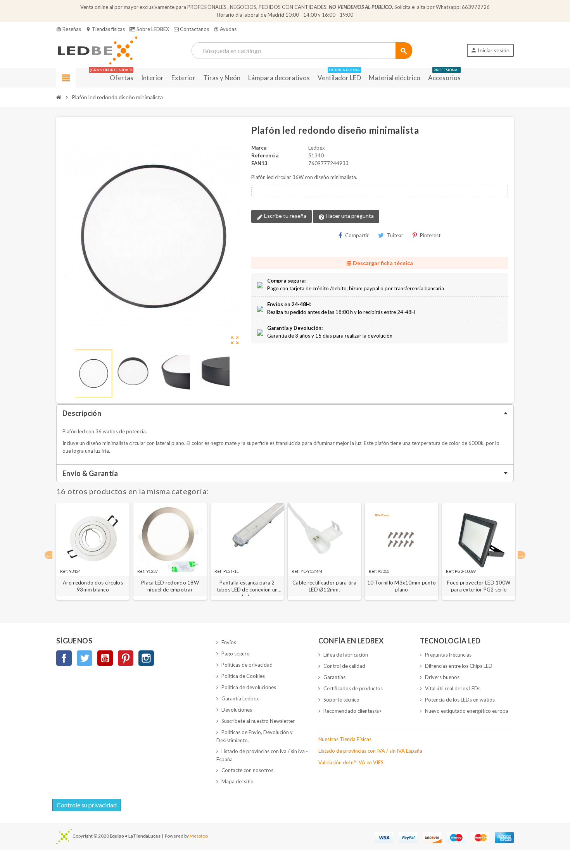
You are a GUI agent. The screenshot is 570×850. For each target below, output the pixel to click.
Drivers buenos (442, 677)
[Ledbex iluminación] (96, 50)
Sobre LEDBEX (152, 29)
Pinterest (430, 235)
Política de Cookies (243, 676)
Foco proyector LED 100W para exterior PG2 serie (478, 586)
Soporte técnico (341, 700)
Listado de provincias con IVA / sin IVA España (370, 751)
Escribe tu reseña (284, 215)
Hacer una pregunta (349, 215)
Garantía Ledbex (240, 698)
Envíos (228, 642)
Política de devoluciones (248, 687)
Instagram (146, 658)
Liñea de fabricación (345, 655)
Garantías (334, 677)
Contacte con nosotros (247, 770)
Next (521, 555)
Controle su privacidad (87, 805)
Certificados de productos (353, 688)
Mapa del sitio (237, 781)
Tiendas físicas (105, 29)
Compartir (357, 235)
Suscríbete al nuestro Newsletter (258, 721)
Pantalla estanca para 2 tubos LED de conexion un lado (247, 586)
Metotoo (199, 835)
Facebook (64, 658)
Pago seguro (235, 653)
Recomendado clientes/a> (352, 711)
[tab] (285, 413)
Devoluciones (236, 710)
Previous (48, 555)
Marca (258, 148)
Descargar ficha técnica (379, 263)
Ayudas (225, 29)
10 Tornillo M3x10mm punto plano (401, 586)
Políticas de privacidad (247, 665)
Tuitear (395, 235)
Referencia (264, 155)
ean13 (259, 163)
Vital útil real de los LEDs (452, 688)
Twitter (84, 658)
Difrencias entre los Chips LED (458, 666)
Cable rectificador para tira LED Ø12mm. (324, 586)
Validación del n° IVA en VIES (350, 762)
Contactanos (194, 29)
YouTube (105, 658)
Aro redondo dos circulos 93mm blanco (93, 586)
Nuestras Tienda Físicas (344, 739)
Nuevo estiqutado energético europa (466, 711)
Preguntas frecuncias (448, 655)
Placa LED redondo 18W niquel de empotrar (170, 586)
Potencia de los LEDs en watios (460, 700)
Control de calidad (344, 666)
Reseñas (68, 29)
